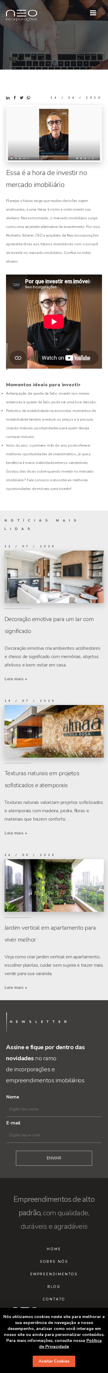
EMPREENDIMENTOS (54, 1274)
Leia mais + (15, 679)
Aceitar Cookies (54, 1361)
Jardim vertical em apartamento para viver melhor (50, 934)
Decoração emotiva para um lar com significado (49, 625)
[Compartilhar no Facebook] (15, 98)
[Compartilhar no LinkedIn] (8, 98)
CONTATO (54, 1299)
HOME (54, 1249)
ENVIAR (54, 1158)
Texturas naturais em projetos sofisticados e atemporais (41, 779)
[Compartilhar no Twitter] (22, 98)
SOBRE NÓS (54, 1261)
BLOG (54, 1286)
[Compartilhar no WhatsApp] (28, 98)
